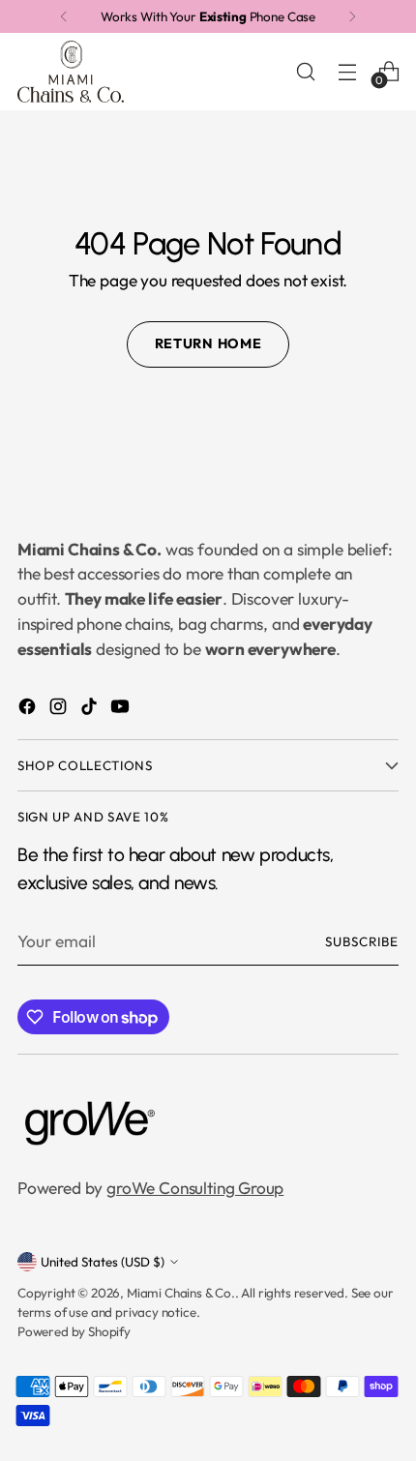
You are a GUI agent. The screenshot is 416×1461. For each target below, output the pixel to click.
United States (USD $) (102, 1261)
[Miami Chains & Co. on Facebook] (29, 710)
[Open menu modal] (347, 71)
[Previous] (64, 16)
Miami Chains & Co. (181, 1292)
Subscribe (362, 941)
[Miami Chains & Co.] (70, 72)
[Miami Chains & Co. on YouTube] (122, 710)
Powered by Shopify (74, 1331)
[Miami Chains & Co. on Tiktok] (91, 710)
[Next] (352, 16)
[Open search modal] (305, 71)
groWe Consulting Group (194, 1188)
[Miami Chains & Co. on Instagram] (60, 710)
